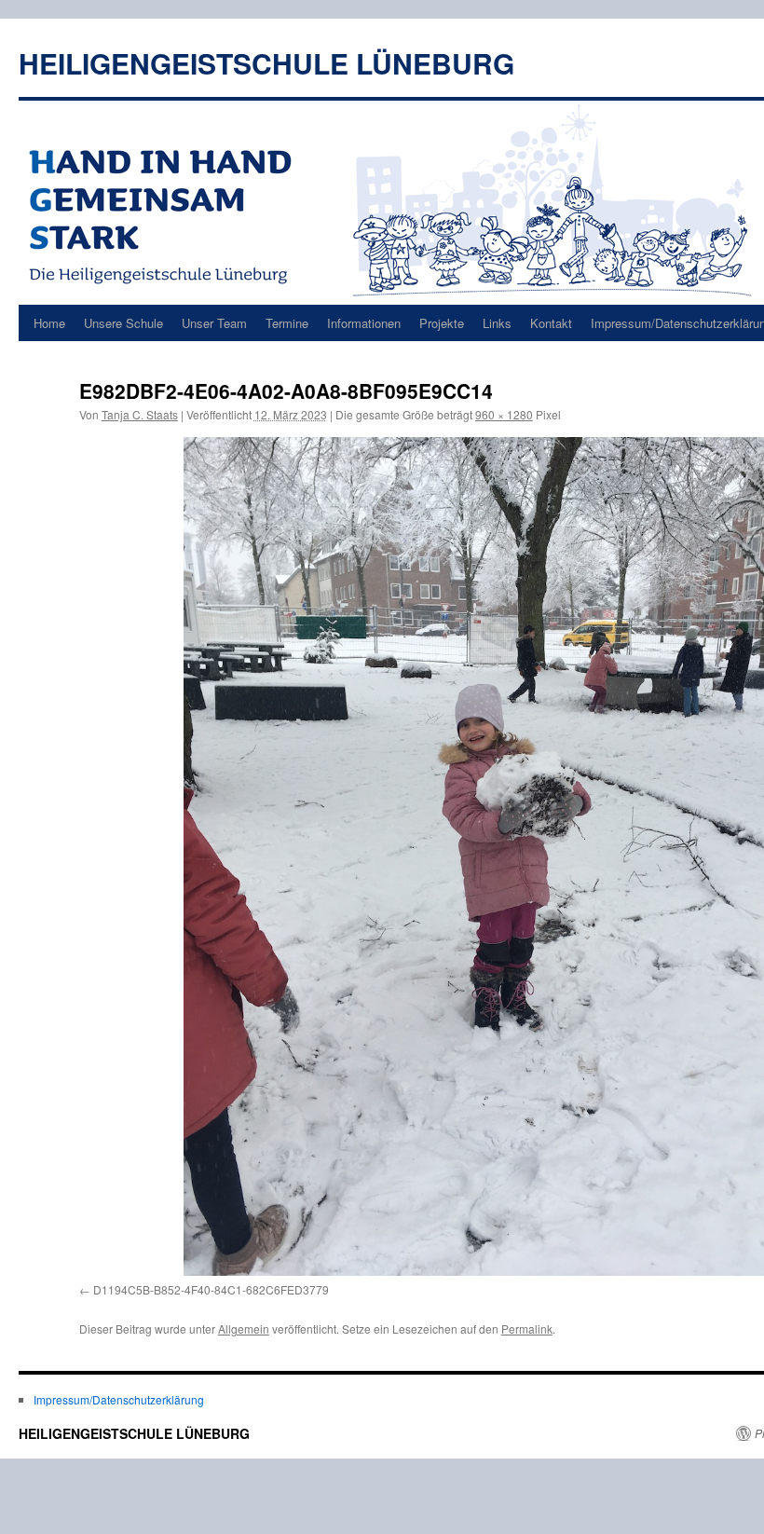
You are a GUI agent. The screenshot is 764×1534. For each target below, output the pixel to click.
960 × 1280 (504, 414)
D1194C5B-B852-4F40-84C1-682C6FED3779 (211, 1289)
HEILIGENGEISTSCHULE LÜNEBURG (266, 63)
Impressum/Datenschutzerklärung (119, 1399)
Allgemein (243, 1328)
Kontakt (551, 323)
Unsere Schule (123, 323)
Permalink (527, 1328)
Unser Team (214, 323)
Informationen (364, 323)
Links (497, 323)
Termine (287, 323)
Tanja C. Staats (140, 414)
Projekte (441, 323)
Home (49, 323)
